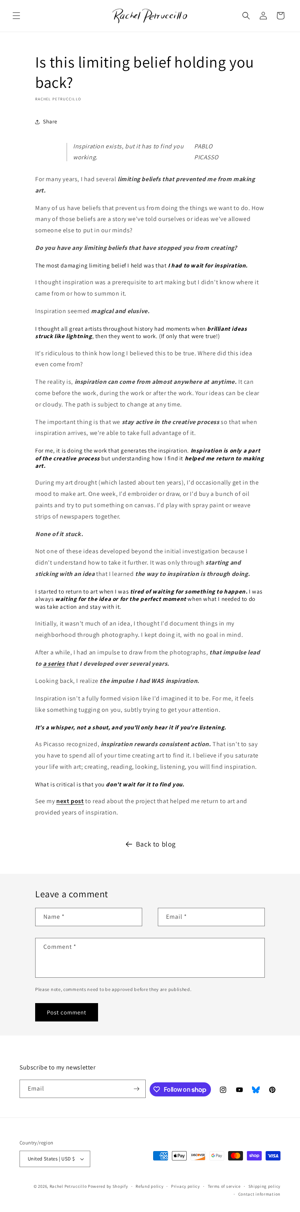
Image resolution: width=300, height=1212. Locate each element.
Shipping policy (264, 1186)
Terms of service (224, 1186)
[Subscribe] (136, 1089)
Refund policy (149, 1186)
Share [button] (50, 121)
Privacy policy (185, 1186)
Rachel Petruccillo (68, 1186)
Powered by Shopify (108, 1186)
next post (70, 801)
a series (54, 663)
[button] (16, 15)
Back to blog (156, 843)
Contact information (259, 1194)
